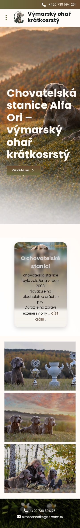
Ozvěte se (20, 170)
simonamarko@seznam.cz (43, 517)
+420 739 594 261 (62, 4)
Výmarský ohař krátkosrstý (49, 17)
